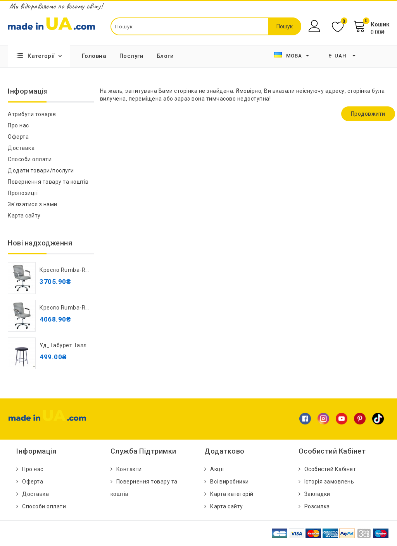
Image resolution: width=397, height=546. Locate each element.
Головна (94, 55)
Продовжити (368, 114)
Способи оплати (30, 159)
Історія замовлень (329, 481)
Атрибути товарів (32, 114)
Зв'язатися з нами (32, 204)
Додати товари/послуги (41, 170)
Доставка (21, 148)
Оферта (18, 137)
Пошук (284, 26)
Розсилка (317, 506)
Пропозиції (23, 193)
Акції (217, 469)
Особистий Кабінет (330, 469)
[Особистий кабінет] (315, 26)
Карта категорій (232, 494)
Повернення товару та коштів (48, 182)
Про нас (18, 125)
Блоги (165, 55)
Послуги (131, 55)
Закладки (317, 494)
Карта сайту (24, 215)
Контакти (129, 469)
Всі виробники (229, 481)
